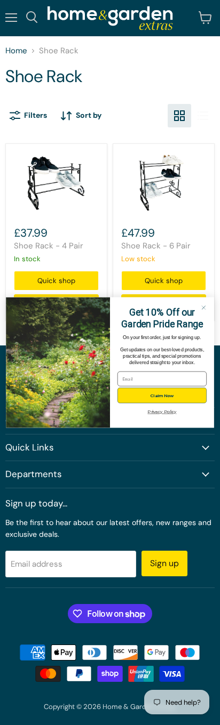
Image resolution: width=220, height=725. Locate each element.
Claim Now (162, 395)
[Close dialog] (203, 307)
